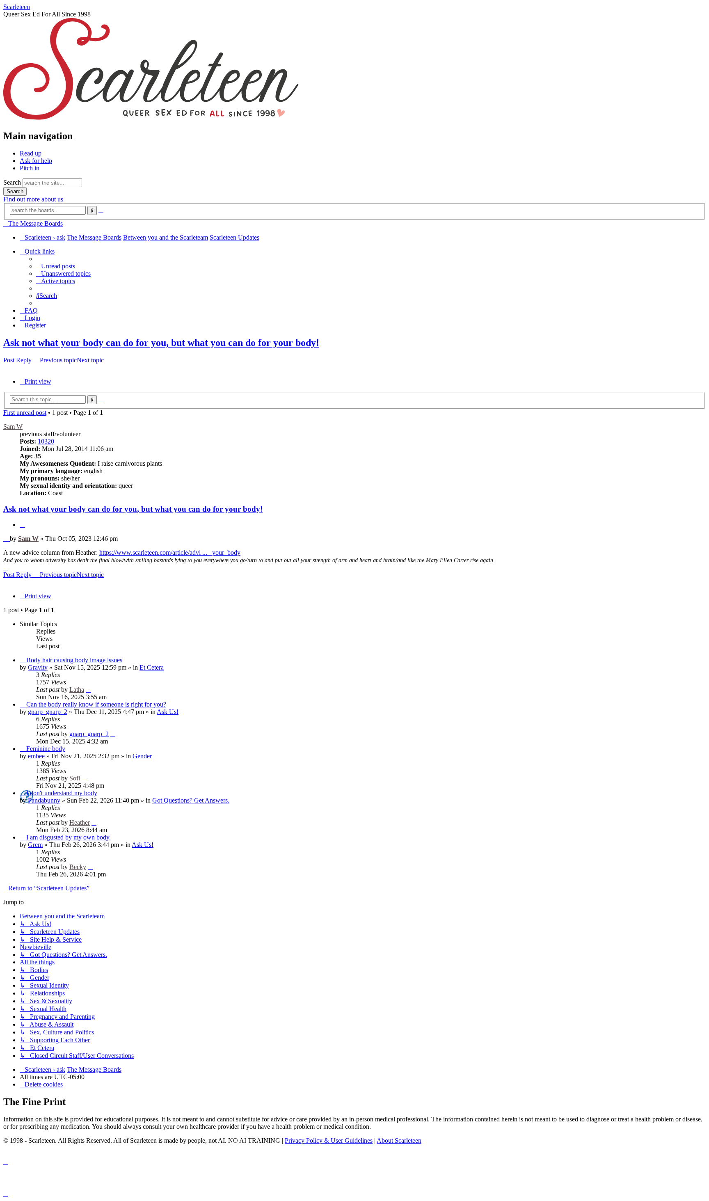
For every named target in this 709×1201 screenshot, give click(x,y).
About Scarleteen (399, 1140)
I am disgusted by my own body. (68, 837)
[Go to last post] (88, 689)
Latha (76, 689)
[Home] (151, 118)
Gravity (38, 667)
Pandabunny (44, 800)
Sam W (13, 426)
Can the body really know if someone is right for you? (96, 704)
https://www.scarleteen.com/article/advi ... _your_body (169, 552)
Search (12, 182)
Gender (142, 756)
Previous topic (58, 360)
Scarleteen (16, 6)
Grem (35, 844)
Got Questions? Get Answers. (190, 800)
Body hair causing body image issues (74, 660)
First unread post (24, 412)
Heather (79, 822)
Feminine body (45, 748)
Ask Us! (167, 711)
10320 (46, 441)
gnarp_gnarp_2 (47, 711)
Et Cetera (152, 667)
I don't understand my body (61, 792)
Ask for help (36, 160)
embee (36, 756)
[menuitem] (55, 266)
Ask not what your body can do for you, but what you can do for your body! (161, 342)
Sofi (74, 778)
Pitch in (29, 168)
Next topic (90, 360)
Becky (77, 866)
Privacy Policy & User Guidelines (329, 1140)
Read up (30, 153)
